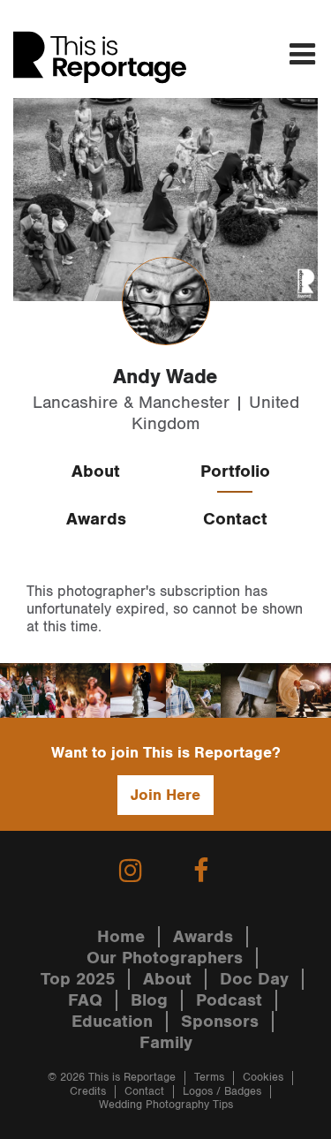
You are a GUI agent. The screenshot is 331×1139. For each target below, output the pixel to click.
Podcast (229, 1000)
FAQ (85, 1000)
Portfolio (235, 471)
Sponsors (220, 1021)
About (95, 471)
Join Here (165, 795)
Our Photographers (165, 958)
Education (112, 1021)
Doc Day (254, 979)
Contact (235, 519)
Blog (149, 1000)
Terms (209, 1077)
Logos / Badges (222, 1091)
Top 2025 (78, 979)
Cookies (263, 1077)
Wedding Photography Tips (166, 1105)
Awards (96, 519)
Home (121, 936)
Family (165, 1042)
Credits (88, 1091)
